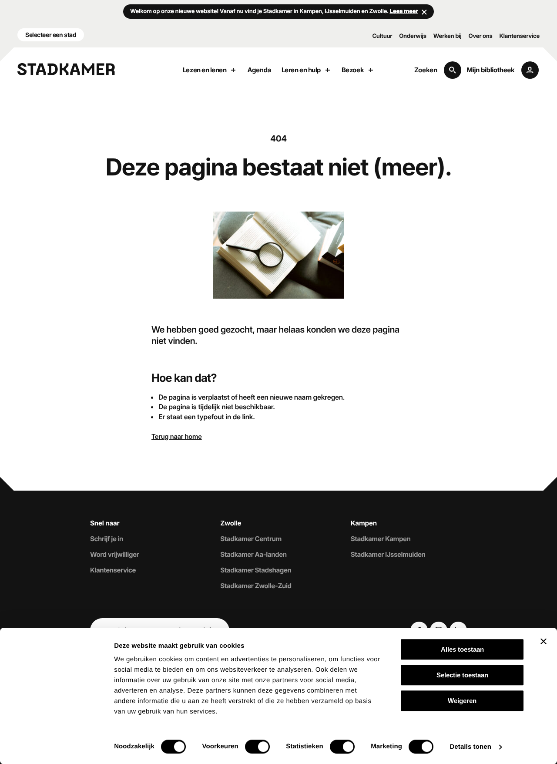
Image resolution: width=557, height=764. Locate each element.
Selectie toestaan (462, 675)
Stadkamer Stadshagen (255, 570)
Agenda (259, 70)
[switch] (257, 747)
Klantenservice (519, 36)
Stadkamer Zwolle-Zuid (255, 586)
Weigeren (462, 700)
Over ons (481, 36)
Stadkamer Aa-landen (253, 555)
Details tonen (470, 747)
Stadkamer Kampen (381, 539)
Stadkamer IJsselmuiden (388, 555)
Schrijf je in (106, 539)
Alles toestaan (462, 649)
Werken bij (447, 36)
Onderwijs (412, 36)
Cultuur (382, 36)
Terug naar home (176, 436)
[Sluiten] (424, 12)
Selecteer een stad (50, 34)
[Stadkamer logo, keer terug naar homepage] (66, 69)
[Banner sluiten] (543, 641)
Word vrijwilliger (114, 555)
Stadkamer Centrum (251, 539)
